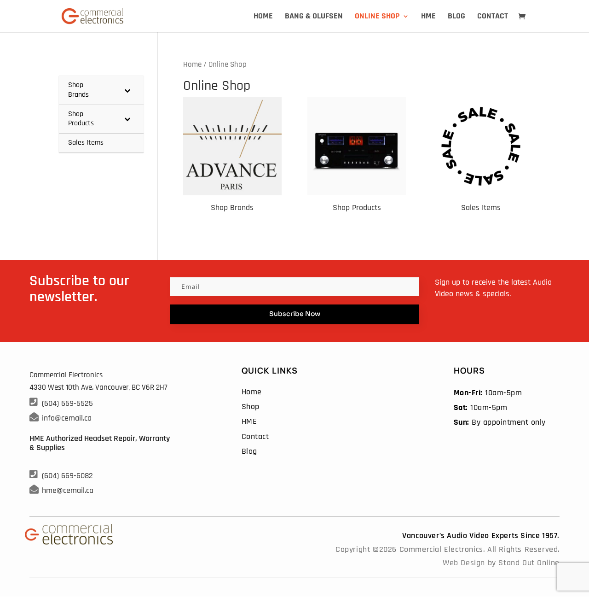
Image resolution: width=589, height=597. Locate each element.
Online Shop (377, 17)
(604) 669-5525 (67, 403)
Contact (492, 17)
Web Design (464, 562)
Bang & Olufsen (314, 17)
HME (428, 17)
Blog (456, 17)
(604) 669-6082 (67, 475)
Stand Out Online (529, 562)
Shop (251, 406)
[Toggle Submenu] (127, 90)
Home (263, 17)
